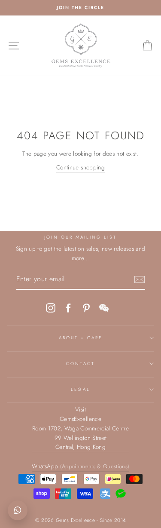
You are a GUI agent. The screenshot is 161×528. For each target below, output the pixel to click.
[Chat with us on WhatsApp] (17, 510)
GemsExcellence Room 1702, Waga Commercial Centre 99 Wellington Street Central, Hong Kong (80, 432)
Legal (80, 389)
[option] (80, 7)
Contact (80, 363)
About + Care (81, 338)
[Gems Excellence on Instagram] (50, 308)
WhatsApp (81, 466)
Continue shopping (80, 167)
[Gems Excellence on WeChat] (104, 308)
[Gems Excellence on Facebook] (68, 308)
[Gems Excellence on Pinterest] (86, 308)
